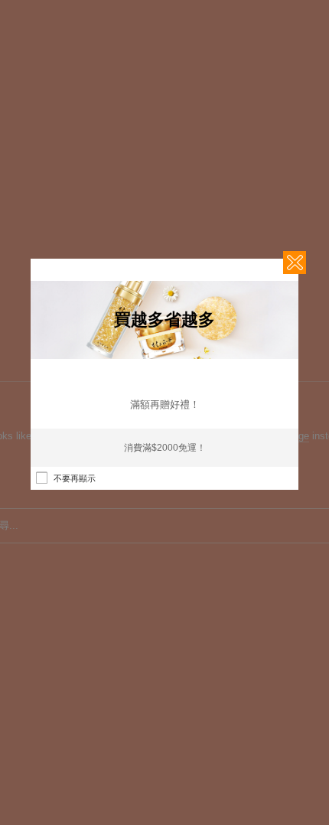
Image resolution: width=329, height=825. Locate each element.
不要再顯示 (75, 478)
